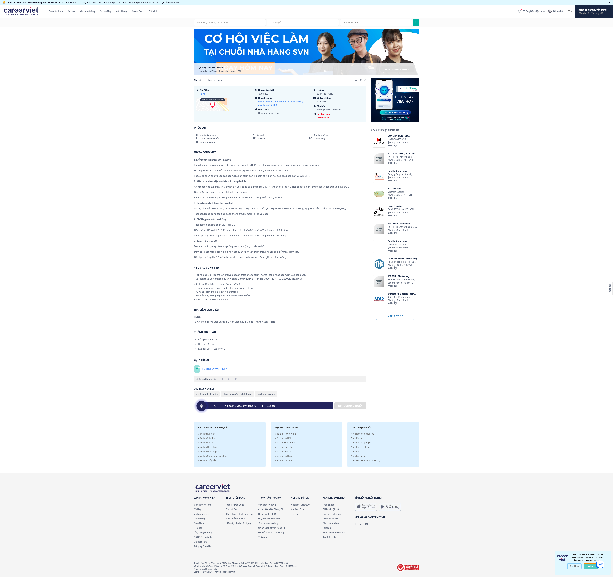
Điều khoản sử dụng (268, 523)
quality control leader (207, 394)
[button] (610, 2)
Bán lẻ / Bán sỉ (265, 101)
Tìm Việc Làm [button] (56, 11)
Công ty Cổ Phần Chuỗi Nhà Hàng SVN (220, 70)
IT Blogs (198, 527)
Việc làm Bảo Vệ (206, 442)
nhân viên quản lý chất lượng (237, 394)
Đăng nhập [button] (558, 11)
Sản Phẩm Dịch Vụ (235, 518)
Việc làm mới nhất (203, 504)
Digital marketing (332, 513)
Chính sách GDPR (267, 513)
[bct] (407, 567)
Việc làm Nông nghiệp (209, 451)
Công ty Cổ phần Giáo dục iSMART (400, 174)
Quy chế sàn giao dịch (269, 518)
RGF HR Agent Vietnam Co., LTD (401, 156)
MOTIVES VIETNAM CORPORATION (397, 139)
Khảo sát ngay (171, 2)
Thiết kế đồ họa (331, 518)
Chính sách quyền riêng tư (271, 527)
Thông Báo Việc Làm (534, 11)
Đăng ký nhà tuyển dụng (238, 523)
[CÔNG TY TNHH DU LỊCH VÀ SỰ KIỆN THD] (379, 264)
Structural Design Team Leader (401, 293)
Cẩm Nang (121, 11)
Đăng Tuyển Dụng (235, 504)
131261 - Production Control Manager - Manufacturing (399, 223)
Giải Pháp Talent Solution (239, 513)
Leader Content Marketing (402, 258)
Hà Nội (203, 93)
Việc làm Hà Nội (283, 438)
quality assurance (266, 394)
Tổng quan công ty (217, 80)
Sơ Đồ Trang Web (203, 537)
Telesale (327, 527)
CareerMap (105, 11)
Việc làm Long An (283, 451)
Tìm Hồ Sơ (231, 509)
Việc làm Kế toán (206, 433)
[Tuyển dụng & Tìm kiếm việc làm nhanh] (21, 10)
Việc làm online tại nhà (362, 433)
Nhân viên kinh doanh (334, 532)
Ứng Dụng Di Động (203, 532)
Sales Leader (395, 205)
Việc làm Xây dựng (207, 438)
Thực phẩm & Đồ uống (284, 101)
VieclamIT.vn (297, 509)
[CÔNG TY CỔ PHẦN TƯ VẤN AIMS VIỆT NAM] (379, 211)
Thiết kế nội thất (331, 509)
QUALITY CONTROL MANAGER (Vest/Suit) (400, 135)
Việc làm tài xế (358, 455)
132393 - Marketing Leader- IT (398, 276)
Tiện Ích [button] (153, 11)
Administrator (330, 537)
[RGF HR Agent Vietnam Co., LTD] (379, 159)
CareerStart (138, 11)
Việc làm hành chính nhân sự (365, 460)
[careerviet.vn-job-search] (366, 507)
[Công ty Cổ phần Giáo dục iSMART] (379, 176)
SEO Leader (394, 188)
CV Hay (71, 11)
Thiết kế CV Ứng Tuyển (214, 368)
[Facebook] (355, 524)
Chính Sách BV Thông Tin (271, 509)
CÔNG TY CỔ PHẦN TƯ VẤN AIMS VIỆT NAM (401, 209)
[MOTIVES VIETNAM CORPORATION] (379, 141)
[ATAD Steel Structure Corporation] (379, 299)
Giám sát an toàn (331, 523)
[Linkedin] (361, 524)
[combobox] (230, 22)
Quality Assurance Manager (398, 170)
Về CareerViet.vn (267, 504)
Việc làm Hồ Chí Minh (285, 433)
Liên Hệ (295, 513)
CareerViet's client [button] (397, 244)
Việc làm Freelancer (361, 447)
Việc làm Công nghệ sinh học (212, 455)
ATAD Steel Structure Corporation (398, 297)
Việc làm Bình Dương (285, 442)
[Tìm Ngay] (416, 22)
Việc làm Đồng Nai (284, 447)
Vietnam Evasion (396, 191)
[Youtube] (366, 524)
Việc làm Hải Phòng (284, 460)
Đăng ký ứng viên (202, 546)
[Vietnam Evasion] (379, 194)
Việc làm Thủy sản (207, 460)
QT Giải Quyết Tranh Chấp (271, 532)
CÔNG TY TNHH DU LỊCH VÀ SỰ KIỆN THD (402, 262)
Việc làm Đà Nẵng (284, 455)
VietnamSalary (87, 11)
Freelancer (328, 504)
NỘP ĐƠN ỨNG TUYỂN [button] (397, 69)
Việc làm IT (357, 451)
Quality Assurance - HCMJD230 (399, 240)
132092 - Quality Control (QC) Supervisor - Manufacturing (401, 153)
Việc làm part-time (360, 438)
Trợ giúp (262, 537)
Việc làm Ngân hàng (208, 447)
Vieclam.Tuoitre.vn (300, 504)
